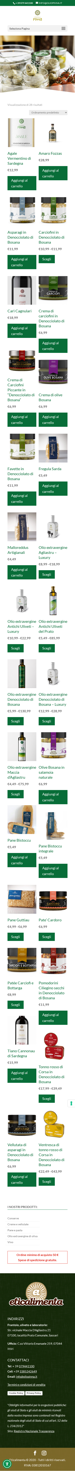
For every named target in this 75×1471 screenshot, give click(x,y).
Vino (10, 1242)
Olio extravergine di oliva (23, 1236)
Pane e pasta (15, 1230)
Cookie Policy (16, 1393)
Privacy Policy (34, 1393)
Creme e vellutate (18, 1224)
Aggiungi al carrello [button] (19, 183)
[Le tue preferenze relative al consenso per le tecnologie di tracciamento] (71, 1103)
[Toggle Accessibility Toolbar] (7, 1464)
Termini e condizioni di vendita (26, 1384)
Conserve (13, 1218)
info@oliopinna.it (26, 1376)
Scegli (46, 259)
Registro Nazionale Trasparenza (34, 1431)
